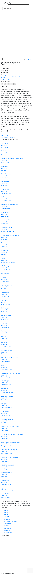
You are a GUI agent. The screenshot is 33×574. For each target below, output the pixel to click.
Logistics (7, 530)
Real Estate (7, 519)
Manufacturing (8, 532)
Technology (7, 523)
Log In (29, 59)
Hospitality (7, 528)
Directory (7, 512)
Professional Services (10, 521)
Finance (6, 525)
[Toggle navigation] (7, 8)
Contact (6, 516)
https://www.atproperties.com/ (10, 76)
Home (6, 510)
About (6, 514)
